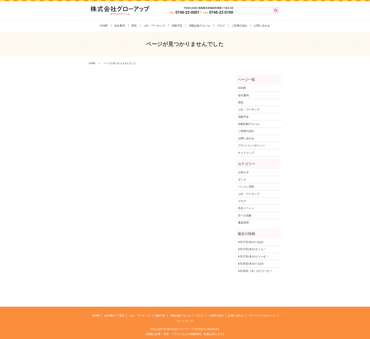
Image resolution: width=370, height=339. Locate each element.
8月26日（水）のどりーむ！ (255, 270)
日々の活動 (244, 215)
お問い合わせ (262, 25)
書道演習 (243, 222)
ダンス (242, 179)
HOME (104, 25)
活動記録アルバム (199, 25)
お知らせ (243, 172)
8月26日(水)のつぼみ (251, 263)
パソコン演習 (246, 186)
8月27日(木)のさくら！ (252, 249)
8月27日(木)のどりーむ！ (253, 256)
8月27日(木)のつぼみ (251, 242)
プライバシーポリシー (251, 145)
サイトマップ (246, 152)
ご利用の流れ (239, 25)
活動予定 (177, 25)
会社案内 (119, 25)
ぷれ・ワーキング (154, 25)
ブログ (221, 25)
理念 (134, 25)
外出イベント (246, 208)
